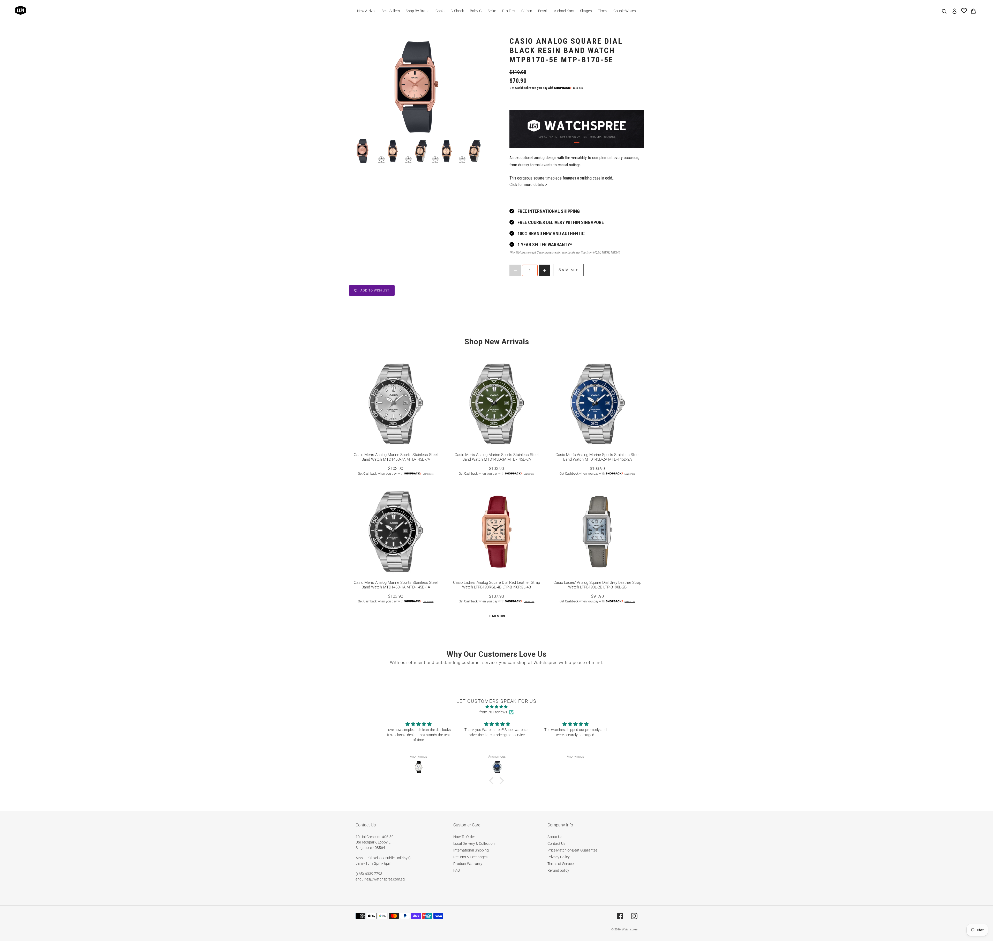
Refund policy (558, 870)
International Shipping (471, 850)
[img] (496, 707)
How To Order (464, 837)
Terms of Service (560, 864)
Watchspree (629, 929)
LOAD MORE (496, 616)
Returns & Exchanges (470, 857)
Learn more (578, 88)
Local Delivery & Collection (474, 843)
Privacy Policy (558, 857)
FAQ (456, 870)
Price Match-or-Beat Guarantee (572, 850)
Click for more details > (528, 184)
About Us (554, 837)
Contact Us (556, 843)
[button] (492, 780)
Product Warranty (467, 864)
